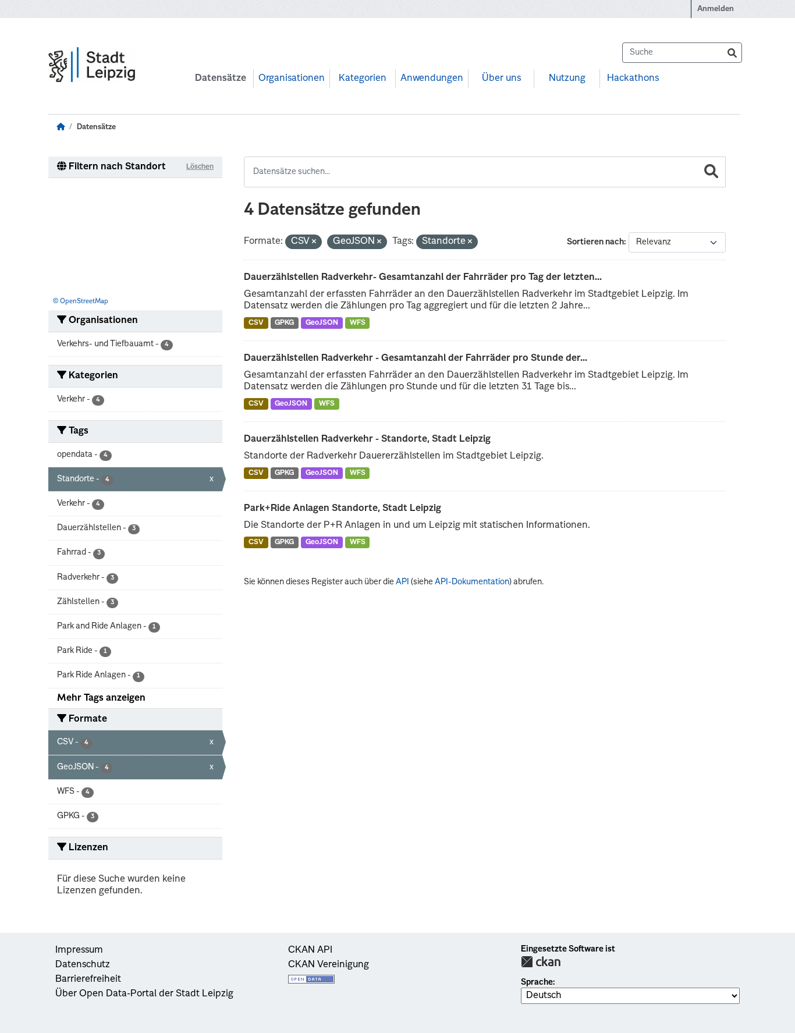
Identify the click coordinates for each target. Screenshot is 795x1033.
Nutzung (567, 78)
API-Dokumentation (472, 582)
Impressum (79, 950)
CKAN (540, 962)
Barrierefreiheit (88, 979)
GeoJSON (322, 323)
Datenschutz (82, 965)
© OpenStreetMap (80, 302)
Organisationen (291, 78)
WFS (357, 323)
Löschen (200, 167)
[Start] (60, 127)
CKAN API (310, 950)
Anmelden (715, 9)
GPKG (284, 323)
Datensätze (220, 78)
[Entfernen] (314, 242)
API (402, 582)
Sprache (537, 982)
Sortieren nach (595, 242)
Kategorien (362, 78)
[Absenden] (732, 52)
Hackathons (633, 78)
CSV (256, 323)
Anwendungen (431, 78)
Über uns (501, 78)
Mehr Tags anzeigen (101, 698)
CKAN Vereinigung (328, 965)
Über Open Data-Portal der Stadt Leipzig (144, 994)
